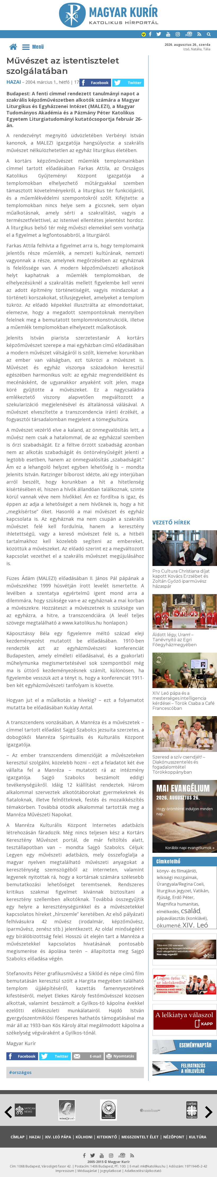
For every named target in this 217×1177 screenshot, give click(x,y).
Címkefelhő (168, 861)
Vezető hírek (171, 522)
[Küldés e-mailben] (88, 1059)
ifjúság (163, 897)
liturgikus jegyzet (174, 891)
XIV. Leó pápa (58, 1136)
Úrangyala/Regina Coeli (180, 884)
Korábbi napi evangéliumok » (189, 847)
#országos (20, 1072)
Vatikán (200, 891)
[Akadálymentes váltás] (144, 35)
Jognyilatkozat (110, 1171)
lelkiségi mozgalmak (177, 877)
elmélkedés (168, 912)
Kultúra (197, 1136)
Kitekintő (107, 1136)
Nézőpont (173, 1136)
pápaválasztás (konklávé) (182, 918)
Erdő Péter (182, 897)
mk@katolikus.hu (152, 1166)
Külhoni (84, 1136)
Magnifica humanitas (177, 904)
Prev (8, 1112)
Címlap (18, 1136)
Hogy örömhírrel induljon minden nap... (184, 799)
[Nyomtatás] (121, 1059)
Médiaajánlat (87, 1171)
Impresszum (65, 1171)
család (190, 910)
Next (209, 1112)
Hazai (13, 82)
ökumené (168, 925)
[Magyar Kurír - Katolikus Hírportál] (108, 26)
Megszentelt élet (140, 1136)
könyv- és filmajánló (176, 871)
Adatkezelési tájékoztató (143, 1171)
